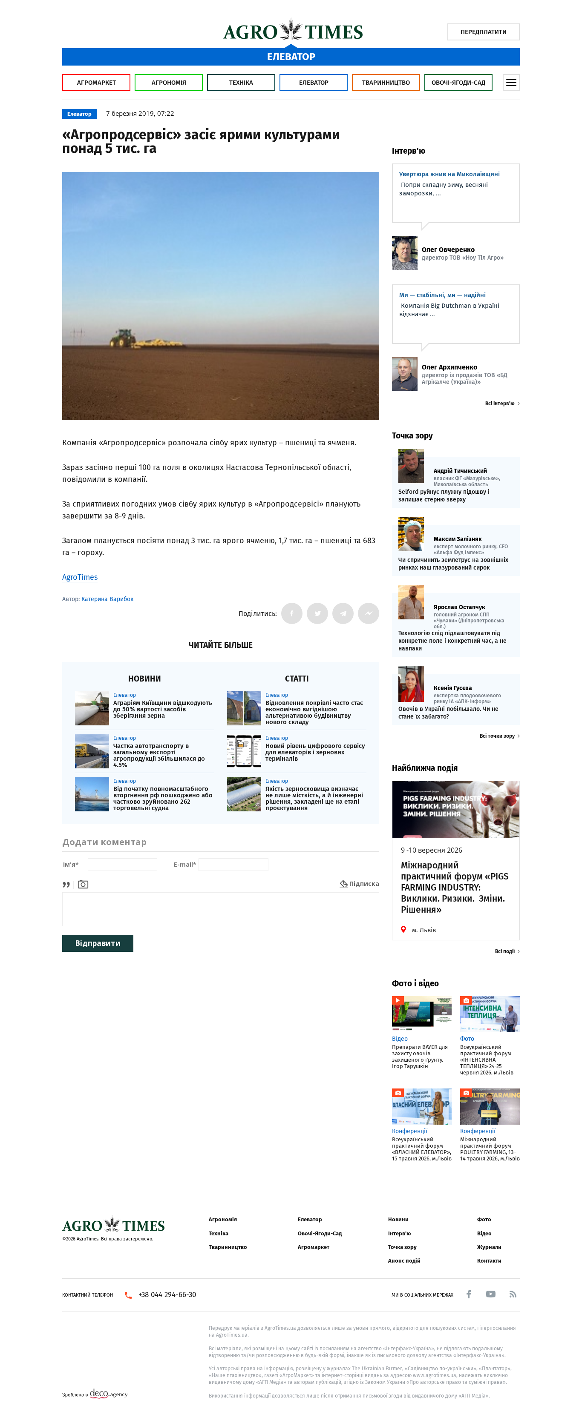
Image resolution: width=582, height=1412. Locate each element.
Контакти (489, 1260)
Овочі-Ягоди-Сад (458, 82)
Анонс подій (404, 1260)
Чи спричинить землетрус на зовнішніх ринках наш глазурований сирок (453, 563)
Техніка (241, 82)
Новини (398, 1219)
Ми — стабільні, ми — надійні (442, 295)
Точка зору (402, 1247)
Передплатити (484, 32)
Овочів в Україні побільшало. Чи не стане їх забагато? (448, 712)
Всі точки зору (497, 736)
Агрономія (169, 82)
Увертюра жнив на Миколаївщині (449, 174)
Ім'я (71, 864)
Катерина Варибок (107, 599)
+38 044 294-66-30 (167, 1295)
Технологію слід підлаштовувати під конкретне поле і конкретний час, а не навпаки (452, 641)
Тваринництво (386, 82)
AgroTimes (80, 577)
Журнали (489, 1247)
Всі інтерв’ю (500, 403)
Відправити (98, 943)
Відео (484, 1233)
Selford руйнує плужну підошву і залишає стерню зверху (444, 495)
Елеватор (313, 82)
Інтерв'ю (399, 1233)
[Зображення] (83, 883)
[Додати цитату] (68, 883)
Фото (484, 1219)
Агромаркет (96, 82)
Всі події (505, 951)
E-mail (185, 864)
